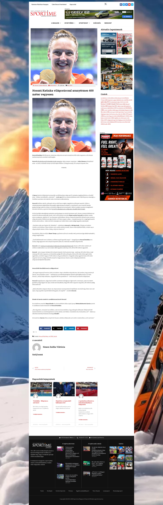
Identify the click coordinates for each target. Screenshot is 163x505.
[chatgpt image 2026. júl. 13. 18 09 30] (116, 196)
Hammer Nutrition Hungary (39, 4)
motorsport (114, 141)
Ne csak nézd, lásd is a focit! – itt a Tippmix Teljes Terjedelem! (98, 463)
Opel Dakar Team (124, 141)
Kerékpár (49, 491)
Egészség (97, 23)
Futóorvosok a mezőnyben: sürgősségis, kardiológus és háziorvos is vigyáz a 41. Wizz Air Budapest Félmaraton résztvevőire (72, 452)
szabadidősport (122, 145)
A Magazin (55, 23)
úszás (55, 336)
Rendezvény (115, 143)
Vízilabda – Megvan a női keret (40, 402)
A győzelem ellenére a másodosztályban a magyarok (86, 402)
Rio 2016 (69, 85)
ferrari (125, 131)
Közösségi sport (118, 491)
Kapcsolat (73, 4)
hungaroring (112, 135)
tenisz (110, 147)
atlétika (113, 127)
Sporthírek (69, 23)
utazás (126, 147)
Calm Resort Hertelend (59, 4)
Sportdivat (83, 23)
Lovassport (106, 491)
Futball (115, 133)
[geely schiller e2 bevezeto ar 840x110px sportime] (99, 14)
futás (122, 133)
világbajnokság (112, 149)
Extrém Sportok (60, 491)
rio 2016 (50, 336)
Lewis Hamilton (109, 139)
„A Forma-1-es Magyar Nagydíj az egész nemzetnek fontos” (98, 473)
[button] (105, 4)
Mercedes (105, 141)
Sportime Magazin (110, 145)
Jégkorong (121, 135)
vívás (106, 151)
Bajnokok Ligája (113, 129)
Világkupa (121, 149)
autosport (121, 127)
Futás (42, 491)
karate (106, 137)
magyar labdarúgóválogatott (123, 139)
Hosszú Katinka (43, 336)
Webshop (108, 23)
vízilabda (113, 151)
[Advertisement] (64, 180)
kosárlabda (121, 137)
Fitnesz (71, 491)
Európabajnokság (116, 131)
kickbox (113, 137)
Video (104, 149)
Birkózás (122, 129)
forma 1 (106, 133)
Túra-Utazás (96, 491)
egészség (105, 131)
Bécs (129, 129)
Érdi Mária (121, 151)
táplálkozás (118, 147)
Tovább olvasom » (37, 414)
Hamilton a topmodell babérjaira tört (63, 402)
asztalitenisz (105, 127)
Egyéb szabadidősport (82, 491)
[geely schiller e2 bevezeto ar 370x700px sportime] (116, 87)
